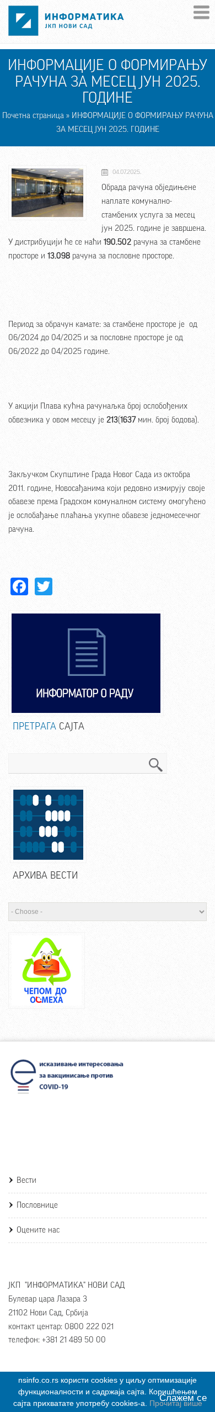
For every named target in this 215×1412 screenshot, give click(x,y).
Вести (26, 1180)
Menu (201, 12)
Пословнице (37, 1205)
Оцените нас (38, 1230)
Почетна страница (33, 116)
